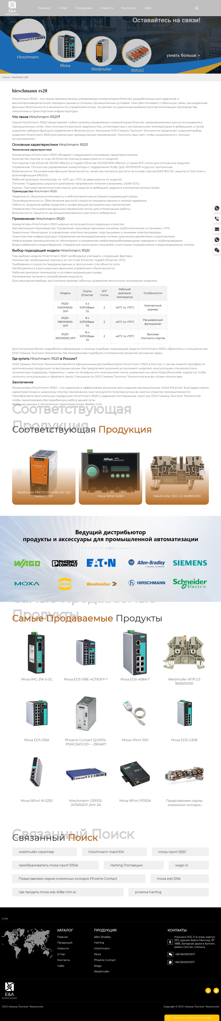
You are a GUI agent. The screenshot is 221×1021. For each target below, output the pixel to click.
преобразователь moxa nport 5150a (48, 865)
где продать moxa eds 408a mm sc (47, 892)
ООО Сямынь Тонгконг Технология (22, 1006)
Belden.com (93, 404)
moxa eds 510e (169, 879)
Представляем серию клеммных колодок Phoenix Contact (68, 879)
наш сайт (138, 134)
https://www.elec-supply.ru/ (177, 372)
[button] (202, 473)
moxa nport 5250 (172, 852)
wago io (181, 865)
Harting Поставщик (126, 865)
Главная (6, 77)
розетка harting (148, 892)
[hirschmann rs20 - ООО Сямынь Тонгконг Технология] (15, 8)
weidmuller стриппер (36, 852)
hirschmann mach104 (106, 852)
